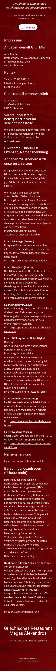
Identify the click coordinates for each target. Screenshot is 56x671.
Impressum (23, 658)
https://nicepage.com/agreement (28, 260)
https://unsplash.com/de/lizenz (27, 297)
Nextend (33, 182)
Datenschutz (32, 658)
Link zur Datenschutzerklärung (21, 611)
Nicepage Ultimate (14, 170)
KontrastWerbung (32, 661)
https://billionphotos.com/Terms (28, 391)
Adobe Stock (16, 182)
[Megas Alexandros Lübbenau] (28, 6)
